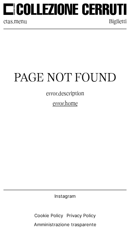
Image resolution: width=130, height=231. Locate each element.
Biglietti (118, 21)
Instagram (65, 196)
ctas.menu (15, 21)
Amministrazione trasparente (65, 224)
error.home (65, 103)
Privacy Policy (81, 215)
